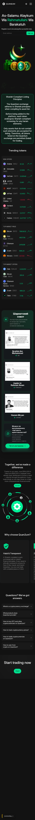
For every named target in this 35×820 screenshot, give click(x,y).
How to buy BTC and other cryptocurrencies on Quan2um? (14, 622)
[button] (17, 344)
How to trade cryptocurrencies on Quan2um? (14, 638)
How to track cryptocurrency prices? (16, 630)
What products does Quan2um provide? (10, 614)
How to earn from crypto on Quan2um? (10, 646)
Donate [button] (17, 485)
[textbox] (14, 33)
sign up (30, 33)
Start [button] (17, 671)
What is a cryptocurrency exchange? (16, 606)
